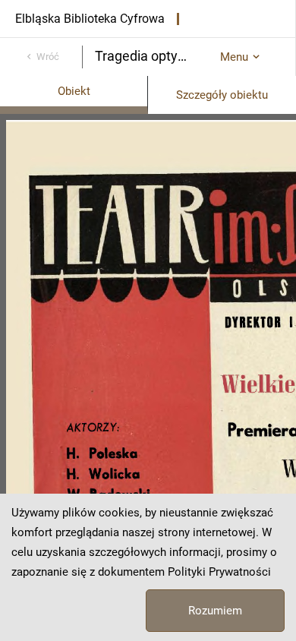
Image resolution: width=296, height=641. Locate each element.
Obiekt (74, 91)
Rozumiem (215, 610)
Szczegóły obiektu (222, 95)
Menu (234, 57)
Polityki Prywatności (219, 572)
